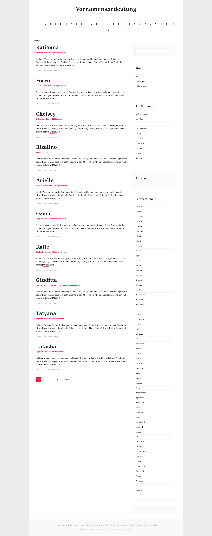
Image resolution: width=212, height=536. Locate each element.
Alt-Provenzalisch (142, 114)
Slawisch (139, 456)
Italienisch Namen (46, 86)
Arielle (45, 180)
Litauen (138, 378)
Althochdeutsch (141, 129)
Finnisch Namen (43, 52)
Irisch (137, 329)
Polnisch (138, 417)
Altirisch (138, 133)
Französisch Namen (46, 185)
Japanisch (139, 349)
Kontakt (128, 530)
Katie (42, 247)
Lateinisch (139, 368)
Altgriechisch (140, 124)
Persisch (138, 407)
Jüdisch (138, 353)
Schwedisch (140, 442)
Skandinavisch (141, 451)
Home (138, 76)
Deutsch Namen (43, 285)
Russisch (139, 432)
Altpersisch (140, 148)
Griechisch (139, 290)
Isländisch (139, 334)
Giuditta (46, 280)
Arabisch (139, 221)
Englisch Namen (45, 119)
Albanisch (139, 212)
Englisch (138, 255)
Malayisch (139, 388)
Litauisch (139, 383)
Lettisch (138, 373)
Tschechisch (140, 471)
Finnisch (138, 265)
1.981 (58, 379)
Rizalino (46, 147)
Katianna (47, 47)
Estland (138, 260)
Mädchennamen (59, 52)
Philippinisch (140, 412)
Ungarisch (139, 481)
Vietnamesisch (141, 486)
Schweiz (139, 447)
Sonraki (67, 379)
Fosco (43, 81)
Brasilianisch (140, 231)
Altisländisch (140, 138)
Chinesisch (139, 241)
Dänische (139, 246)
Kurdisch (139, 363)
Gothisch (139, 158)
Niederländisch (141, 393)
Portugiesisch (140, 422)
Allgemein (139, 216)
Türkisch (138, 476)
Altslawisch (140, 153)
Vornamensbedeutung (106, 9)
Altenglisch (140, 119)
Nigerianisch (140, 398)
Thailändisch (140, 466)
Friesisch (139, 275)
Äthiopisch (139, 226)
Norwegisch (140, 402)
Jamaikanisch (140, 344)
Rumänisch (139, 427)
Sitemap (111, 530)
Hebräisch (139, 300)
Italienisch (139, 339)
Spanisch (139, 461)
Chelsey (46, 114)
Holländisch (140, 304)
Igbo (137, 309)
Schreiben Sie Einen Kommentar (48, 70)
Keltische (139, 358)
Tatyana (46, 313)
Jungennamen (60, 86)
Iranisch (138, 324)
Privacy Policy (120, 530)
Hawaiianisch (140, 295)
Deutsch (138, 251)
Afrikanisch (139, 207)
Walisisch (139, 491)
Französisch (140, 270)
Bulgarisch (139, 236)
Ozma (43, 214)
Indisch (138, 314)
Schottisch (139, 437)
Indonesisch (140, 319)
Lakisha (46, 346)
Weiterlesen (70, 65)
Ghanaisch (139, 280)
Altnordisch (140, 143)
